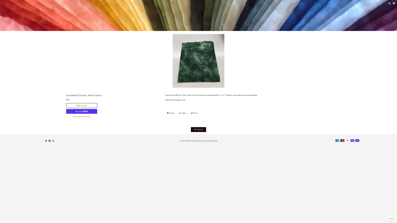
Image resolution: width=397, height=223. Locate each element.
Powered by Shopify (210, 141)
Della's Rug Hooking (193, 141)
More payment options (82, 116)
